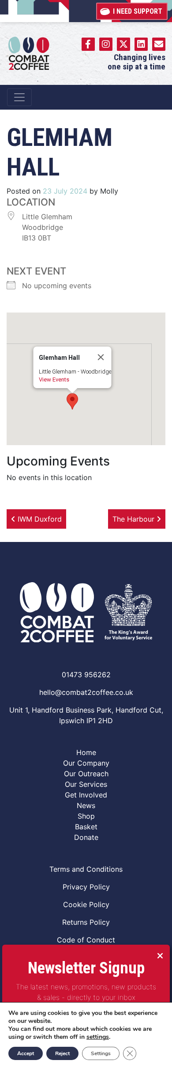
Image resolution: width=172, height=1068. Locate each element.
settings (97, 1037)
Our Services (86, 784)
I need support (137, 11)
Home (86, 752)
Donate (86, 837)
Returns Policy (86, 922)
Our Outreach (86, 773)
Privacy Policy (86, 886)
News (86, 805)
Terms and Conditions (86, 869)
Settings (101, 1053)
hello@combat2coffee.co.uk (86, 692)
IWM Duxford (38, 519)
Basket (86, 826)
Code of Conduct (86, 939)
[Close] (101, 357)
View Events (54, 379)
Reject (62, 1053)
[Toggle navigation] (19, 97)
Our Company (86, 763)
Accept (25, 1053)
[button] (72, 401)
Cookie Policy (86, 904)
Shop (86, 816)
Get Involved (86, 794)
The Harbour (134, 519)
